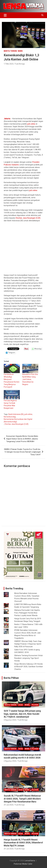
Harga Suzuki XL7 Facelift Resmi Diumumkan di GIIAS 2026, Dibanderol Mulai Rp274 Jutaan (23, 842)
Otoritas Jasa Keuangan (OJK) (28, 218)
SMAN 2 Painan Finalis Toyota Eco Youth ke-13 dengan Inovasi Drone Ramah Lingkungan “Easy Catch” (22, 452)
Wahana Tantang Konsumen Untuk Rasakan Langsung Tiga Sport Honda (28, 658)
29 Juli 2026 (8, 805)
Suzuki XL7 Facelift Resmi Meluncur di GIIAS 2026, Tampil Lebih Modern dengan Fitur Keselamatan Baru (22, 798)
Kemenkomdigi (10, 417)
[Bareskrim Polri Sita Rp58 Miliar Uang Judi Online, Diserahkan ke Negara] (30, 368)
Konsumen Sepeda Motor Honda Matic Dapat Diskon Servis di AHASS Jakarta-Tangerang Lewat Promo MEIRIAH (22, 439)
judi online (31, 124)
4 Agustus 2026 (10, 720)
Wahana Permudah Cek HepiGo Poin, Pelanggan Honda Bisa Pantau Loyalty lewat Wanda (27, 613)
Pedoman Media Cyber (23, 864)
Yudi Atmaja (20, 64)
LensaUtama (30, 860)
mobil (27, 705)
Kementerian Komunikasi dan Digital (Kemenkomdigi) (18, 420)
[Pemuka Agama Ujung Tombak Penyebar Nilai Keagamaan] (12, 394)
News (20, 51)
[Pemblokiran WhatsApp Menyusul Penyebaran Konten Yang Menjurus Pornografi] (12, 368)
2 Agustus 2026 (10, 761)
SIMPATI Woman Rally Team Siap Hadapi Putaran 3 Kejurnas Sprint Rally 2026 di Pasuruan (27, 644)
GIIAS (20, 705)
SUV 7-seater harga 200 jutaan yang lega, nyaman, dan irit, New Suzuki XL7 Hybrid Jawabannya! (22, 713)
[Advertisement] (23, 90)
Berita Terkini (10, 51)
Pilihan (35, 705)
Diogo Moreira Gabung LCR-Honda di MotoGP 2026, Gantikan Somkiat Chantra (28, 666)
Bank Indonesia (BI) (16, 414)
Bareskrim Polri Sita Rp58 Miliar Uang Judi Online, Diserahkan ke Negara (30, 379)
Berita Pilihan (11, 677)
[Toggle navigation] (5, 15)
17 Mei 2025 (8, 64)
